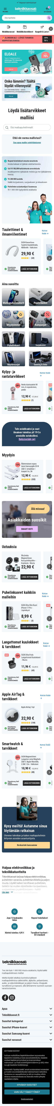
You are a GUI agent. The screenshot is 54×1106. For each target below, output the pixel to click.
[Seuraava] (51, 29)
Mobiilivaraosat (8, 32)
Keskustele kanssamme (27, 845)
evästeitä (16, 1058)
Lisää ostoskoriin (29, 269)
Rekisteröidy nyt (27, 439)
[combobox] (27, 18)
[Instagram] (12, 997)
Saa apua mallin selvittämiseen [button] (27, 142)
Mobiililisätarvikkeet (25, 32)
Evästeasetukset (27, 1099)
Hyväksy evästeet (27, 1084)
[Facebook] (5, 997)
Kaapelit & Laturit (42, 32)
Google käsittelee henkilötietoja (16, 1065)
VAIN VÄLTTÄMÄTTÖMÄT (27, 1092)
